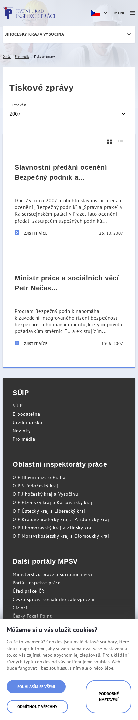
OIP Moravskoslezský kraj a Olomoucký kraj (61, 536)
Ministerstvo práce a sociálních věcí (53, 574)
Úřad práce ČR (28, 591)
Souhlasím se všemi (36, 686)
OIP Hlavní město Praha (39, 477)
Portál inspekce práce (37, 583)
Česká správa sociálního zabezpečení (54, 599)
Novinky (22, 431)
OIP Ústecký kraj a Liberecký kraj (49, 511)
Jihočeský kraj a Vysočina (34, 34)
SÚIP (18, 406)
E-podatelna (26, 414)
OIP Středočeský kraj (35, 486)
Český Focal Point (32, 616)
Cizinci (20, 608)
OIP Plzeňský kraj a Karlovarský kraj (53, 502)
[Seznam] (120, 142)
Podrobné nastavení (109, 696)
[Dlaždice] (109, 142)
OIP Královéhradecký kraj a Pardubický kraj (61, 519)
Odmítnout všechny (37, 706)
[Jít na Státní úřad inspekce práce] (29, 13)
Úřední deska (27, 422)
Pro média (24, 439)
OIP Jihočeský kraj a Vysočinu (45, 494)
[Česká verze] (100, 13)
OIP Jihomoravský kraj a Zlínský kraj (53, 528)
